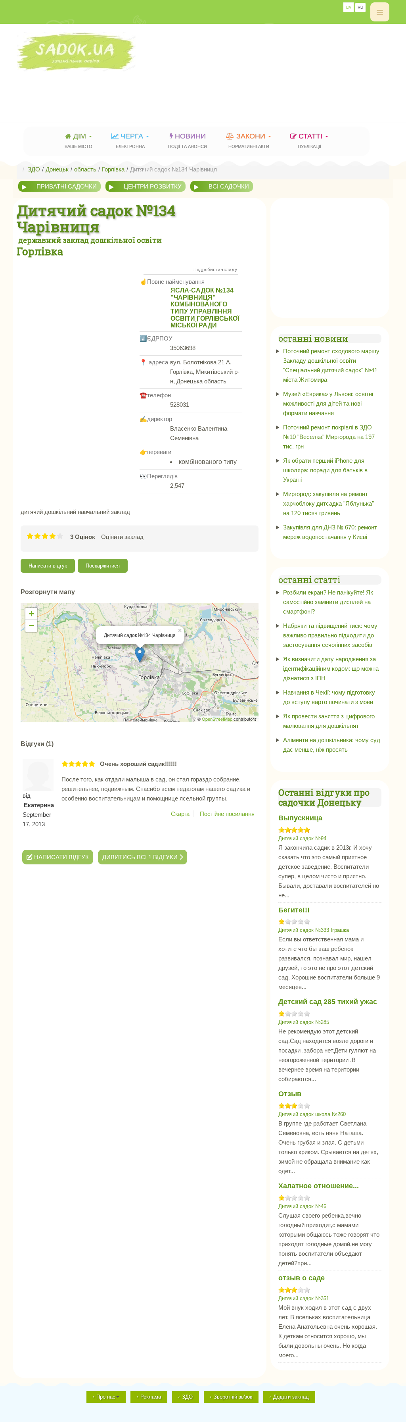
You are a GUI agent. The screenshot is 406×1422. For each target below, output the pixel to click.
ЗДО (187, 1397)
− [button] (31, 626)
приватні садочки (66, 186)
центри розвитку (153, 186)
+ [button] (31, 614)
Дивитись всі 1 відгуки (140, 857)
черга (130, 140)
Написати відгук (48, 566)
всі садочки (229, 186)
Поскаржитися (103, 566)
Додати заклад (291, 1397)
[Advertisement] (161, 89)
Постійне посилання (227, 813)
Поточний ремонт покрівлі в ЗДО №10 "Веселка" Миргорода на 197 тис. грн (329, 437)
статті (311, 140)
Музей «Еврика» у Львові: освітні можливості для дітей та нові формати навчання (328, 403)
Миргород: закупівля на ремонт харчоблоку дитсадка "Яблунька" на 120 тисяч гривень (328, 503)
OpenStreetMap (217, 719)
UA (348, 7)
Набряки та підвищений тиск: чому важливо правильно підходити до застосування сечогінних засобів (330, 635)
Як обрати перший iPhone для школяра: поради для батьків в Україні (325, 470)
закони (248, 140)
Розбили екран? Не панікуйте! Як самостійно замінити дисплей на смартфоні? (328, 602)
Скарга (180, 813)
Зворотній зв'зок (233, 1397)
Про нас (105, 1397)
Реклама (150, 1397)
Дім (78, 140)
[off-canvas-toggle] (379, 11)
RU (360, 7)
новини (187, 140)
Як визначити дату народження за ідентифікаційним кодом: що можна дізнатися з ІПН (331, 668)
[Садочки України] (203, 51)
